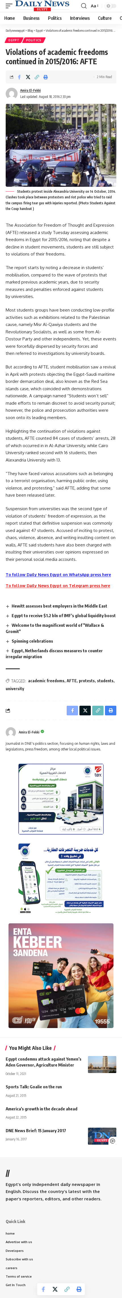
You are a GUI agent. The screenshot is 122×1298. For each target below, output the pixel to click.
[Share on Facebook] (19, 76)
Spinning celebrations (32, 640)
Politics (34, 40)
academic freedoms (46, 680)
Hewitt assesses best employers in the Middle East (59, 605)
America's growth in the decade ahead (41, 1108)
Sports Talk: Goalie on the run (34, 1086)
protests (87, 680)
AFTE (72, 680)
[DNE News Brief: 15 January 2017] (102, 1136)
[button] (10, 6)
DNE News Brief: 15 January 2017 (36, 1130)
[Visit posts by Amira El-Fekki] (11, 732)
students (105, 680)
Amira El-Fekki (30, 90)
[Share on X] (28, 76)
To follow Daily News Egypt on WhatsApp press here (58, 574)
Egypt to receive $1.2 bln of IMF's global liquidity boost (64, 615)
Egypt (14, 40)
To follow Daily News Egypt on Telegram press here (58, 585)
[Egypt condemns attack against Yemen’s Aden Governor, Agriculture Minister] (102, 1064)
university (15, 688)
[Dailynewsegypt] (42, 6)
